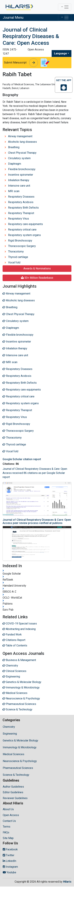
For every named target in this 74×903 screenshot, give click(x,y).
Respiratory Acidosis (20, 202)
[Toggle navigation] (64, 7)
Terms (6, 826)
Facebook (11, 849)
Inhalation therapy (18, 180)
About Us (8, 809)
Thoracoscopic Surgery (22, 246)
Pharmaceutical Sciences (18, 768)
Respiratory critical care (22, 229)
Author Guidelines (13, 786)
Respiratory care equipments (25, 224)
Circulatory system (19, 158)
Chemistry (9, 726)
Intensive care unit (19, 185)
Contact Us (9, 821)
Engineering (10, 733)
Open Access (11, 815)
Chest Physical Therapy (22, 152)
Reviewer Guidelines (15, 798)
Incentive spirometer (20, 174)
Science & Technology (16, 774)
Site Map (8, 838)
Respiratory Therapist (21, 213)
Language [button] (60, 53)
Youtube (11, 872)
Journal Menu (13, 17)
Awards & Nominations (37, 268)
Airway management (20, 136)
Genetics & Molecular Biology (20, 740)
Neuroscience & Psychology (20, 761)
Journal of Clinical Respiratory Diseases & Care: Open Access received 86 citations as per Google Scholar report (35, 473)
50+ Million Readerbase (38, 277)
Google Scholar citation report (22, 459)
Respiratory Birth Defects (23, 207)
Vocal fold (14, 262)
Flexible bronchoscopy (21, 169)
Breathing (13, 147)
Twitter (9, 855)
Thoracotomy (16, 251)
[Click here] (19, 7)
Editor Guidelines (13, 792)
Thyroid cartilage (18, 257)
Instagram (11, 866)
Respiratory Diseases (21, 196)
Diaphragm (14, 163)
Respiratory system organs (24, 235)
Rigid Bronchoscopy (20, 240)
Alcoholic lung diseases (22, 141)
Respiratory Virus (18, 218)
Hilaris (67, 881)
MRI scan (13, 191)
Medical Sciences (13, 754)
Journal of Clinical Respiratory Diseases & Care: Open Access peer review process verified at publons (37, 521)
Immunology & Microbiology (19, 747)
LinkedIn (10, 861)
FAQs (6, 832)
